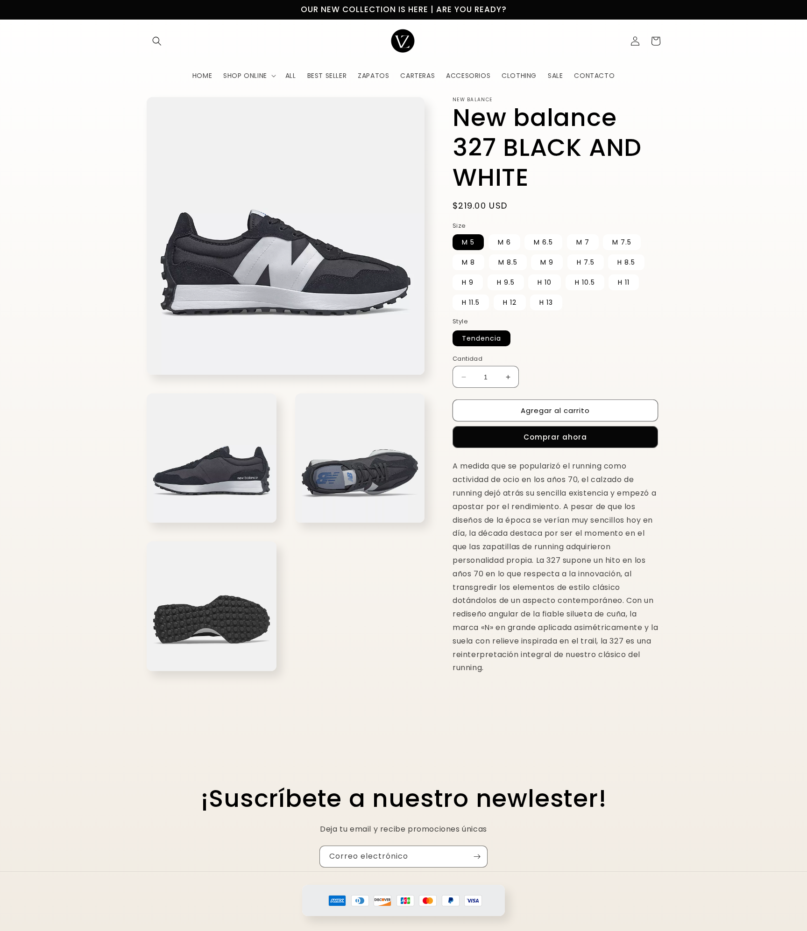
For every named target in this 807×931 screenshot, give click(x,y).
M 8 (468, 262)
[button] (157, 41)
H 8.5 (626, 262)
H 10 (545, 282)
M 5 (468, 242)
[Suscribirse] (477, 857)
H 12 (510, 302)
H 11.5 (471, 302)
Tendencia (481, 338)
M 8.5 (507, 262)
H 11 (624, 282)
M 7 (582, 242)
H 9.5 (506, 282)
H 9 (468, 282)
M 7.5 (621, 242)
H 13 (546, 302)
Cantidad (467, 358)
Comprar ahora (555, 437)
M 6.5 (543, 242)
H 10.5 (585, 282)
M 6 (504, 242)
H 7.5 (586, 262)
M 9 (546, 262)
